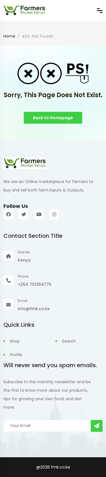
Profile (16, 355)
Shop (15, 341)
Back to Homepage (53, 118)
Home (9, 36)
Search (69, 341)
